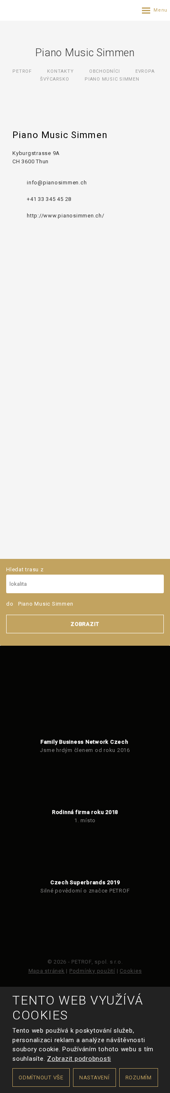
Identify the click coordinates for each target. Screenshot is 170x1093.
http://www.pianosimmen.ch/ (65, 215)
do (39, 604)
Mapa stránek (46, 971)
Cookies (131, 971)
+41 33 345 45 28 (49, 199)
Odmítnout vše (41, 1077)
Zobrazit (85, 624)
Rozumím (138, 1077)
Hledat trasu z (25, 569)
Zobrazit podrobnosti (79, 1058)
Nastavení (94, 1077)
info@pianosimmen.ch (57, 182)
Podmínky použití (92, 971)
